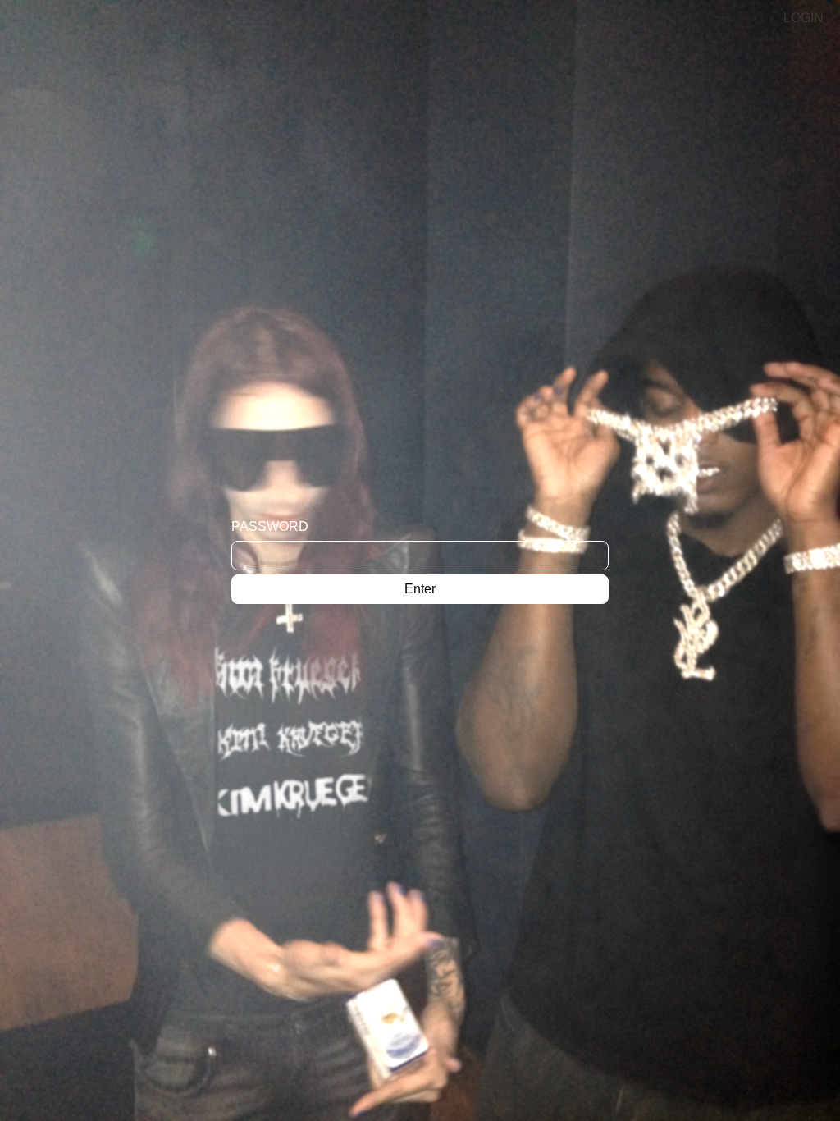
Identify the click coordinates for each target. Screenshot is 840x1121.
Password (269, 526)
